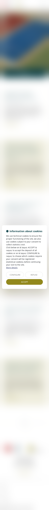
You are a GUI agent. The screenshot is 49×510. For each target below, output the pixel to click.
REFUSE (34, 274)
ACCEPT (24, 282)
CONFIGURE (15, 274)
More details (12, 267)
